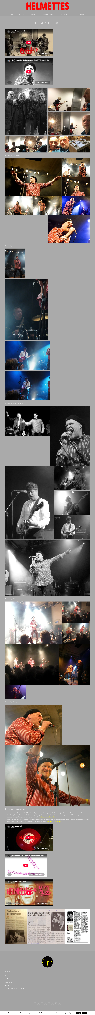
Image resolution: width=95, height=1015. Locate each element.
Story (34, 14)
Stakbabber (8, 982)
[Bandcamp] (52, 1003)
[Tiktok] (59, 1003)
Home (12, 14)
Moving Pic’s (67, 14)
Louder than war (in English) (47, 817)
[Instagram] (38, 1003)
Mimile (7, 985)
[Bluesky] (56, 1003)
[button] (26, 111)
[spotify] (45, 1003)
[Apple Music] (49, 1003)
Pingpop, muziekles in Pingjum (14, 988)
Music (21, 14)
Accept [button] (78, 1013)
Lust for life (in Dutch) (54, 821)
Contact (81, 14)
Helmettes (42, 1009)
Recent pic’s (49, 14)
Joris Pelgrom (9, 976)
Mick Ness (8, 979)
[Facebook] (35, 1003)
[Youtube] (42, 1003)
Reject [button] (84, 1013)
